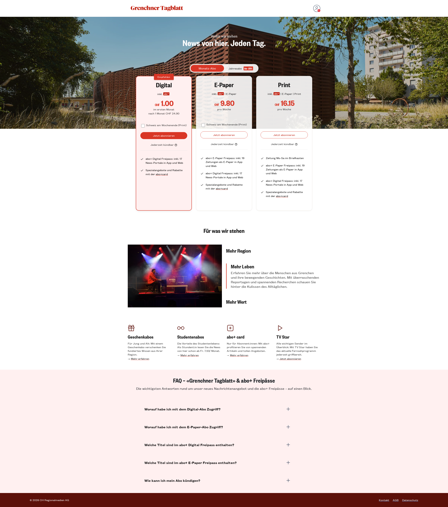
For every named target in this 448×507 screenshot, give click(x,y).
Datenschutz (410, 500)
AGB (396, 500)
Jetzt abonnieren (290, 358)
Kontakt (384, 500)
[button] (273, 250)
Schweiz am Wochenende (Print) (166, 125)
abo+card (162, 174)
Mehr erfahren (140, 358)
